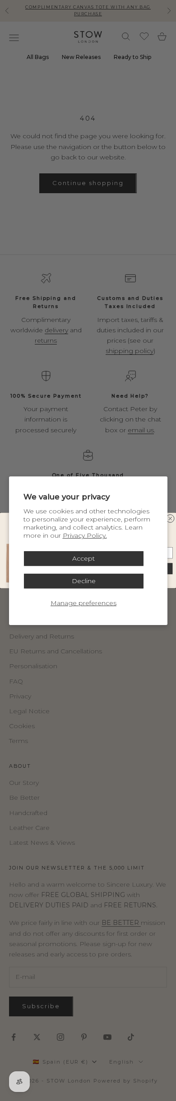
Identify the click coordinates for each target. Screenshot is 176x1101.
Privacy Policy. (85, 535)
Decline (84, 581)
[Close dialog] (171, 519)
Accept (83, 558)
